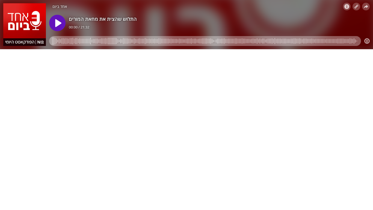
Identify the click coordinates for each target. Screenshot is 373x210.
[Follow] (356, 6)
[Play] (57, 23)
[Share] (366, 6)
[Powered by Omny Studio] (367, 41)
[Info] (347, 6)
